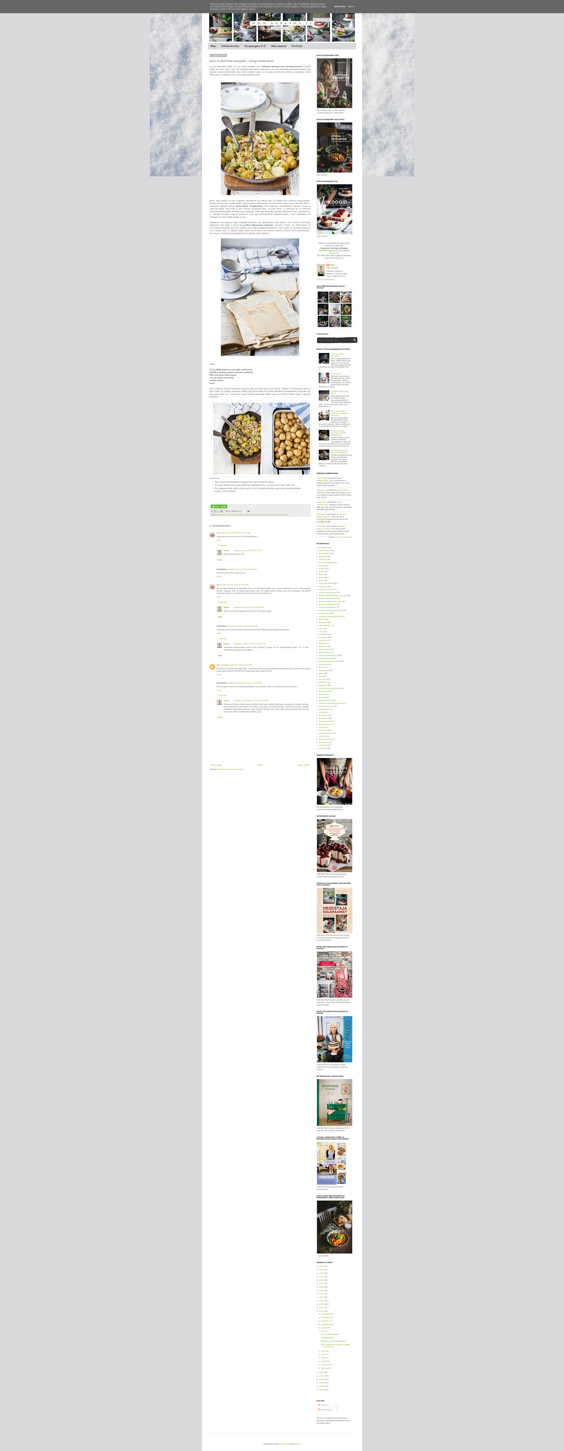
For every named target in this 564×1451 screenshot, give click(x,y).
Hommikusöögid (325, 563)
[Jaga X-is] (218, 511)
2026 (321, 1266)
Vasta (219, 540)
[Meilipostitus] (247, 511)
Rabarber (323, 685)
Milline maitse (324, 652)
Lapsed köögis (325, 625)
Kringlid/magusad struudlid (330, 616)
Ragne (226, 551)
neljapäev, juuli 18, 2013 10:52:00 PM (249, 607)
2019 (321, 1290)
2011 (321, 1376)
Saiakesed (323, 691)
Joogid (322, 565)
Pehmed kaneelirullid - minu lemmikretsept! (340, 452)
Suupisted (323, 715)
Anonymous (321, 478)
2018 (321, 1294)
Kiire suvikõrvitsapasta (330, 1334)
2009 (321, 1383)
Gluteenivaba (221, 515)
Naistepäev (323, 664)
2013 (321, 1311)
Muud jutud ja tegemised (271, 515)
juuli (323, 1331)
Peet (321, 676)
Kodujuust (323, 587)
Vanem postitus (303, 765)
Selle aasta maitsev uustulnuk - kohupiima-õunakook (340, 413)
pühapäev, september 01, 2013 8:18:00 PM (251, 701)
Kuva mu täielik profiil (325, 280)
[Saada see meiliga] (212, 511)
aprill (323, 1358)
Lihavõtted (323, 634)
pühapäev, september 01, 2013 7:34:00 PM (245, 683)
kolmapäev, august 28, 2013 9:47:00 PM (236, 665)
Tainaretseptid (324, 721)
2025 (321, 1270)
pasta (321, 673)
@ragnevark (334, 253)
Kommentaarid (326, 1410)
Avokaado (323, 548)
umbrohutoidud (325, 739)
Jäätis (321, 572)
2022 (321, 1280)
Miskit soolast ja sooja (253, 515)
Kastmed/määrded (326, 583)
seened (322, 697)
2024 (321, 1273)
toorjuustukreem (325, 733)
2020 (321, 1287)
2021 (321, 1284)
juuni (323, 1351)
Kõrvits (322, 619)
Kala (321, 574)
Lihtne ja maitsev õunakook (337, 355)
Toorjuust (323, 730)
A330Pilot (284, 1444)
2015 (321, 1304)
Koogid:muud (324, 613)
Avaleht (260, 765)
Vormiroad (323, 745)
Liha (321, 631)
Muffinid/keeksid (325, 658)
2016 (321, 1301)
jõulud (321, 568)
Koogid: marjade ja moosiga (330, 602)
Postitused (324, 1405)
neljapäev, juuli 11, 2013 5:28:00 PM (242, 569)
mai (323, 1354)
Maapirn (322, 643)
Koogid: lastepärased (327, 598)
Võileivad (323, 748)
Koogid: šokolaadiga (327, 607)
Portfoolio (297, 46)
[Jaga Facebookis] (221, 511)
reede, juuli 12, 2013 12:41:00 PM (235, 585)
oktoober (325, 1321)
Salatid (322, 694)
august (324, 1328)
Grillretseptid (324, 553)
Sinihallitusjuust (325, 700)
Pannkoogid (324, 670)
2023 (321, 1277)
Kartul (234, 515)
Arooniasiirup (336, 374)
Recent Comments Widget (343, 537)
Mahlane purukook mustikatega (333, 1341)
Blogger (297, 1444)
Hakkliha (322, 557)
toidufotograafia (325, 724)
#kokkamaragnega (326, 251)
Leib (321, 628)
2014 (321, 1308)
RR (218, 665)
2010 (321, 1379)
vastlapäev (323, 742)
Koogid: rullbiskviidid (327, 604)
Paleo (321, 667)
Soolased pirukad (326, 706)
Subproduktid (324, 709)
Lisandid (322, 640)
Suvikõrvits (284, 515)
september (325, 1324)
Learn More (339, 7)
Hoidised (322, 559)
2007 (321, 1390)
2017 (321, 1297)
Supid (321, 712)
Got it (351, 7)
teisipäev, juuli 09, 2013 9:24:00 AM (235, 533)
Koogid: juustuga (326, 589)
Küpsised (323, 622)
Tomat (321, 727)
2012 (321, 1372)
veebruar (325, 1365)
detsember (325, 1314)
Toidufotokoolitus (230, 46)
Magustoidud (324, 649)
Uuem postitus (216, 765)
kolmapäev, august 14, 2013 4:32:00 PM (250, 644)
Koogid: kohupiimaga (327, 593)
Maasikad (323, 646)
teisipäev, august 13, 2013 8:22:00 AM (243, 626)
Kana (229, 515)
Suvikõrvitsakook (327, 1338)
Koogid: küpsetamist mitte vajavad (332, 595)
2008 (321, 1386)
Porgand (322, 679)
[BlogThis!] (215, 511)
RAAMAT (322, 682)
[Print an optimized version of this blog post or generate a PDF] (219, 508)
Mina (213, 46)
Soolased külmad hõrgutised (330, 703)
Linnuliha (240, 515)
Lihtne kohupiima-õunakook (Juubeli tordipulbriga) (338, 433)
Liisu (219, 533)
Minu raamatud (278, 46)
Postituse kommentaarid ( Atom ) (230, 769)
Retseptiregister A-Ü (255, 46)
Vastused (223, 545)
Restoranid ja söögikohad (329, 688)
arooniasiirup (344, 490)
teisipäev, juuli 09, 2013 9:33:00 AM (248, 551)
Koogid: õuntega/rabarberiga (330, 610)
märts (323, 1361)
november (325, 1318)
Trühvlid (322, 736)
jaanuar (324, 1368)
